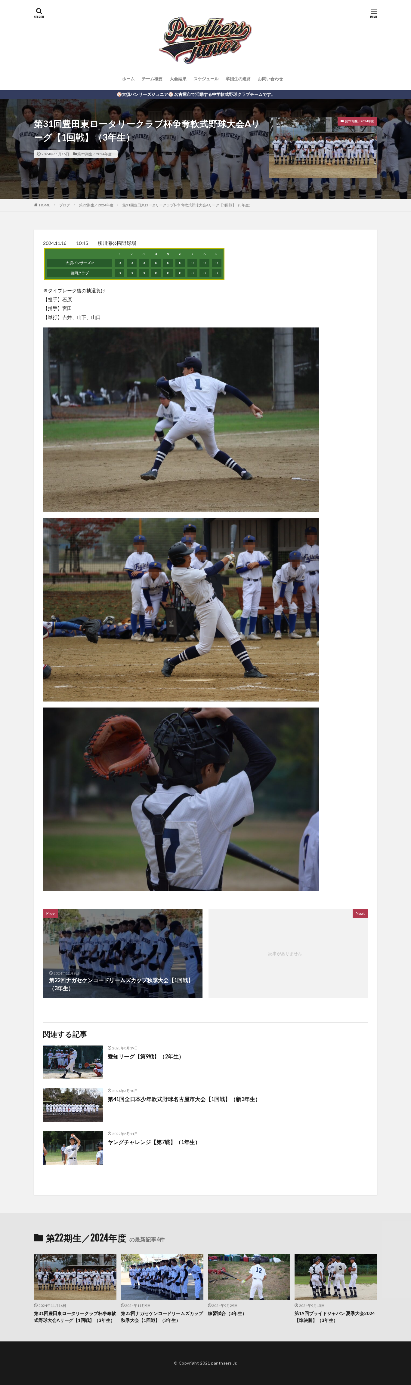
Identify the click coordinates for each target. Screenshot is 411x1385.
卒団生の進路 (238, 78)
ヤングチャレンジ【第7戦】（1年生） (154, 1142)
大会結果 (178, 78)
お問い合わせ (270, 78)
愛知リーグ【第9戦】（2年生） (146, 1056)
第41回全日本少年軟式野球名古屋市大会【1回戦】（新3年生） (184, 1099)
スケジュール (206, 78)
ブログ (64, 205)
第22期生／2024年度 (94, 154)
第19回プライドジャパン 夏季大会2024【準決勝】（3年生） (335, 1316)
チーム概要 (152, 78)
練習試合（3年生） (227, 1313)
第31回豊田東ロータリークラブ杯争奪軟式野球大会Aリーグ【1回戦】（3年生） (187, 205)
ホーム (128, 78)
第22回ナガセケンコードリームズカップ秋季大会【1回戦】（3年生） (162, 1316)
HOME (44, 205)
